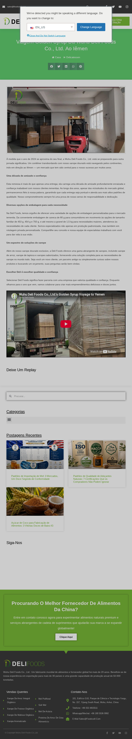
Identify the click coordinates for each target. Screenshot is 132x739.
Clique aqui (66, 637)
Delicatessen (73, 57)
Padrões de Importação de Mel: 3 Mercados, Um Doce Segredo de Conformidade (34, 477)
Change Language (91, 26)
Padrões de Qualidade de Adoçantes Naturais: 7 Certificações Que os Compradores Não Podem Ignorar (92, 479)
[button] (51, 66)
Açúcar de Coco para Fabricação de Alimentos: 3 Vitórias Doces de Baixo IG (32, 524)
